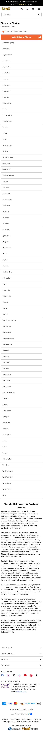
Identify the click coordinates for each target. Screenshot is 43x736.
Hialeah (5, 181)
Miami (4, 254)
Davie (4, 109)
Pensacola (6, 350)
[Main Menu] (39, 9)
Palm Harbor (7, 326)
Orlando (5, 302)
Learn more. (21, 691)
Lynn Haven (6, 236)
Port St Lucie (7, 386)
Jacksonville (7, 193)
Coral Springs (7, 103)
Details (30, 4)
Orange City (6, 290)
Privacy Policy (28, 709)
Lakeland (6, 224)
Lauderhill (6, 230)
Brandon (5, 79)
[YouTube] (25, 675)
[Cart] (33, 9)
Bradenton (6, 73)
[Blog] (36, 675)
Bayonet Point (7, 55)
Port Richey (6, 380)
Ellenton (5, 127)
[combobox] (21, 14)
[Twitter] (13, 675)
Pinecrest (6, 356)
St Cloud (5, 429)
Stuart (4, 441)
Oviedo (5, 308)
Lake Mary (6, 218)
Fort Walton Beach (8, 157)
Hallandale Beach (8, 175)
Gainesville (6, 163)
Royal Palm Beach (9, 392)
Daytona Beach (8, 115)
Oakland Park (7, 278)
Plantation (6, 368)
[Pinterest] (31, 675)
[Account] (27, 9)
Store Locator (5, 27)
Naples (5, 260)
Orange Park (7, 296)
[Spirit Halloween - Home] (6, 9)
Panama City (7, 332)
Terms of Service (16, 709)
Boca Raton (6, 61)
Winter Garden (7, 483)
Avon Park (6, 49)
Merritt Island (7, 248)
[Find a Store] (21, 9)
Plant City (6, 362)
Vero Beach (6, 465)
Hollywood (6, 187)
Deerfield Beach (8, 121)
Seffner (5, 405)
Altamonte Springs (8, 43)
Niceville (5, 266)
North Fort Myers (8, 272)
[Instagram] (8, 675)
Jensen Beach (7, 199)
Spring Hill (6, 417)
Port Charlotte (7, 374)
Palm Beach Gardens (9, 320)
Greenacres (6, 169)
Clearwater (6, 91)
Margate (5, 242)
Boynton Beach (7, 67)
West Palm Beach (8, 477)
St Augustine (7, 423)
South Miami (7, 411)
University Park (7, 459)
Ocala (4, 284)
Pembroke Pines (8, 344)
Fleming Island (7, 145)
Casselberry (6, 85)
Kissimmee (6, 206)
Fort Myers (6, 151)
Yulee (4, 495)
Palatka (5, 314)
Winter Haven (7, 489)
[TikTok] (19, 675)
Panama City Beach (9, 338)
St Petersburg (7, 435)
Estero (5, 133)
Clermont (5, 97)
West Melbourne (8, 471)
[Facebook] (2, 675)
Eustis (4, 139)
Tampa (5, 453)
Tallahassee (6, 447)
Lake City (6, 212)
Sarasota (5, 399)
